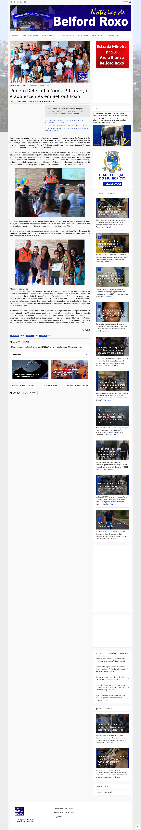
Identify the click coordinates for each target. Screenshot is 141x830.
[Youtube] (18, 2)
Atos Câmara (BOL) (65, 35)
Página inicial (50, 386)
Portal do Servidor (59, 817)
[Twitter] (11, 2)
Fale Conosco (58, 812)
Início (16, 35)
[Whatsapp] (21, 2)
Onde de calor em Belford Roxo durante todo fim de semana (27, 375)
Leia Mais (108, 227)
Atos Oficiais (69, 808)
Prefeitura (83, 35)
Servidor (97, 35)
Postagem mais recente (23, 386)
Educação (33, 85)
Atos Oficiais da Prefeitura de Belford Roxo (38, 35)
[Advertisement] (26, 119)
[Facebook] (14, 2)
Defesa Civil (44, 85)
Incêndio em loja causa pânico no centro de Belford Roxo (67, 125)
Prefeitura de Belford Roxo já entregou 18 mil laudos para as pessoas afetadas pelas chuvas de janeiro (67, 373)
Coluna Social (69, 812)
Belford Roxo (112, 35)
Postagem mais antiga (77, 386)
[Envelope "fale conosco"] (25, 2)
